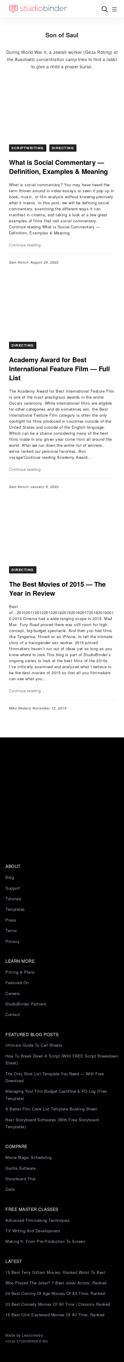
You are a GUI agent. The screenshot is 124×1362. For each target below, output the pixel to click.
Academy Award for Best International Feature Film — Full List (59, 368)
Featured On (17, 982)
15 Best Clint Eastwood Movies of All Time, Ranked (54, 1314)
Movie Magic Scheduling (28, 1157)
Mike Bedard (20, 708)
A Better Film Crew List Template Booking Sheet (51, 1109)
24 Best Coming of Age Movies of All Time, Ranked (55, 1293)
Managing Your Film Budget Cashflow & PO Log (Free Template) (56, 1094)
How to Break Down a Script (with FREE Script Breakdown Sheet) (61, 1059)
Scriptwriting (27, 148)
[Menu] (114, 9)
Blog (9, 877)
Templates (15, 909)
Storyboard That (20, 1178)
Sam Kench (19, 262)
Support (12, 888)
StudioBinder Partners (26, 1004)
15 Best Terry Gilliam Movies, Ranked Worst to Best (55, 1272)
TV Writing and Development (32, 1231)
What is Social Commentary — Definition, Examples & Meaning (58, 166)
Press (11, 920)
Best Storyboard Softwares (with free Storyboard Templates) (52, 1123)
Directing (63, 148)
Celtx (10, 1189)
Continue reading (25, 245)
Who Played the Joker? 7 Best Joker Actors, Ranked (56, 1283)
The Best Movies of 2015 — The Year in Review (57, 588)
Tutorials (13, 898)
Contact (12, 1014)
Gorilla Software (20, 1168)
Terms (11, 930)
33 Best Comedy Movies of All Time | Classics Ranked (57, 1304)
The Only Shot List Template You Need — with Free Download (54, 1077)
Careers (12, 993)
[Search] (105, 9)
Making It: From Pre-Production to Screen (45, 1241)
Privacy (12, 941)
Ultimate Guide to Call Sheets (34, 1045)
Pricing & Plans (20, 972)
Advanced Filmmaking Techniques (37, 1220)
